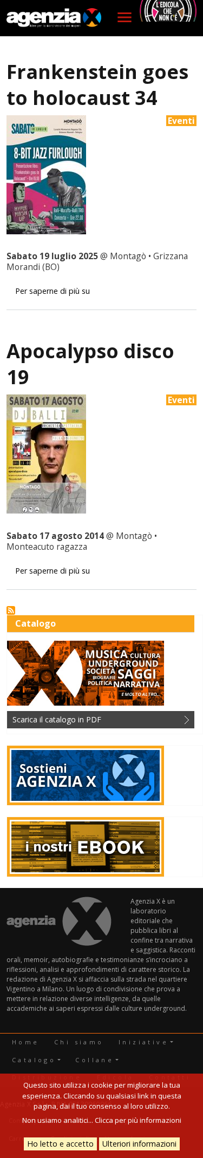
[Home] (54, 18)
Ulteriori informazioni (139, 1144)
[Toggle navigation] (124, 17)
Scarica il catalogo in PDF (56, 719)
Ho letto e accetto (60, 1144)
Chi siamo (79, 1042)
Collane (94, 1060)
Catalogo (34, 1060)
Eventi (181, 120)
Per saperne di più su (52, 291)
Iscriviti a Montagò (10, 610)
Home (26, 1042)
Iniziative (143, 1042)
